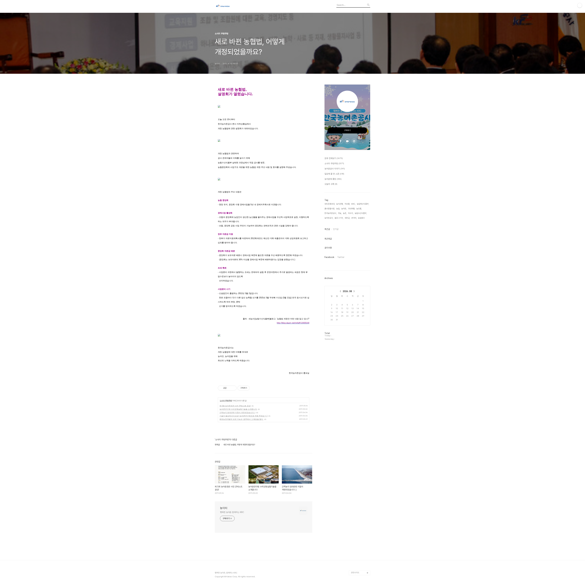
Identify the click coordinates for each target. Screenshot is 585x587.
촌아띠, (354, 218)
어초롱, (347, 204)
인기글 (336, 229)
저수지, (350, 213)
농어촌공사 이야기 (334, 168)
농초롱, (359, 208)
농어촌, (344, 208)
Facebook (329, 257)
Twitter (340, 257)
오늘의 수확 (330, 184)
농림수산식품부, (361, 213)
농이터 (223, 508)
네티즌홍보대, (329, 204)
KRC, (353, 204)
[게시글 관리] (233, 388)
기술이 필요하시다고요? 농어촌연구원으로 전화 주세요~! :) (244, 416)
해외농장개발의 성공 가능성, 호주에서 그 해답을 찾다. (241, 419)
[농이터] (231, 6)
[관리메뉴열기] (579, 5)
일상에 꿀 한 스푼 (334, 174)
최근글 (327, 229)
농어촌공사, (328, 218)
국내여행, (351, 208)
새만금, (347, 218)
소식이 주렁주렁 (226, 400)
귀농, (340, 213)
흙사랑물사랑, (329, 208)
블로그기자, (339, 218)
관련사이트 (355, 572)
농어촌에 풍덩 (333, 179)
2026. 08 (347, 291)
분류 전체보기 (333, 158)
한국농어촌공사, (330, 213)
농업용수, (361, 218)
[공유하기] (229, 388)
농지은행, (339, 204)
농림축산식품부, (363, 204)
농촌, (345, 213)
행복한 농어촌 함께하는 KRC (232, 512)
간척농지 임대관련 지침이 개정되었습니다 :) (237, 412)
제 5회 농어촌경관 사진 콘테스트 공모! (235, 406)
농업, (338, 208)
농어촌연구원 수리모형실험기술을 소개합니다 (238, 409)
